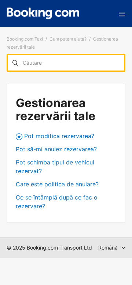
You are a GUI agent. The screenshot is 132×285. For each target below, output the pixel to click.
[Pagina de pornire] (43, 13)
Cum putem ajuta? (68, 39)
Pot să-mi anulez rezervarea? (56, 149)
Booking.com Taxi (25, 39)
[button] (122, 13)
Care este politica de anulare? (57, 184)
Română (108, 247)
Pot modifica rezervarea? (59, 136)
